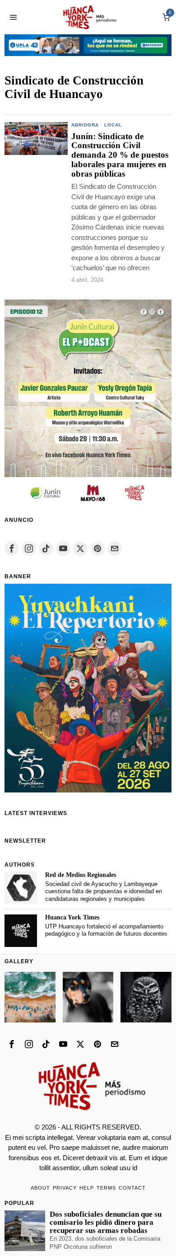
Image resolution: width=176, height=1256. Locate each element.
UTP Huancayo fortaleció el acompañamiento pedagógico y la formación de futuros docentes (106, 930)
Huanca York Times (72, 917)
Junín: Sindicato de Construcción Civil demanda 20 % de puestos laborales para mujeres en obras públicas (119, 155)
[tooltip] (12, 548)
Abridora (85, 124)
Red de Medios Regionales (80, 875)
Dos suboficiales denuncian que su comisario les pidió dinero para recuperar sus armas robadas (106, 1222)
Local (113, 124)
